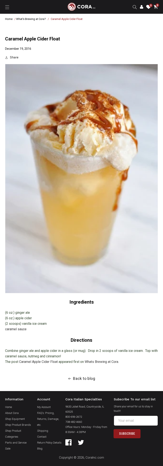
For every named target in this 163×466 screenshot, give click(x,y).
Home (9, 19)
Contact (41, 436)
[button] (7, 6)
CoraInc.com (95, 457)
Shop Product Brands (18, 424)
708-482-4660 (73, 421)
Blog (39, 448)
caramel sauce (16, 329)
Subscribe (127, 433)
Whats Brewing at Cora (101, 362)
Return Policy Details (49, 442)
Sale (7, 448)
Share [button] (14, 57)
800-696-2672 (73, 416)
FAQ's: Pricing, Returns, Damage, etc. (48, 418)
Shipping (42, 430)
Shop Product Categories (13, 433)
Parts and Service (16, 442)
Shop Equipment (15, 418)
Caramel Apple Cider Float (38, 362)
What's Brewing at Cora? (31, 19)
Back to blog (84, 378)
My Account (44, 407)
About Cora (12, 413)
